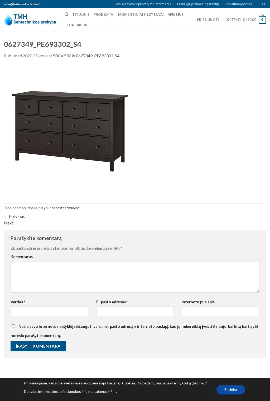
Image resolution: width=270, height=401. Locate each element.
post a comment (67, 208)
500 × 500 (62, 55)
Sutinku (230, 389)
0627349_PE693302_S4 (97, 55)
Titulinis (81, 14)
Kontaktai (76, 25)
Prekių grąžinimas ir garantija (198, 4)
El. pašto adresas (112, 302)
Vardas (18, 302)
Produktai (104, 14)
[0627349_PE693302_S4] (70, 130)
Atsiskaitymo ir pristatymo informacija (143, 4)
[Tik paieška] (67, 14)
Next (11, 222)
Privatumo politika (238, 4)
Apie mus (176, 14)
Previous (14, 216)
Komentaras (22, 256)
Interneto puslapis (198, 302)
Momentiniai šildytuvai (141, 14)
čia (110, 390)
